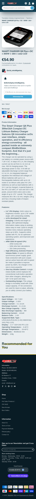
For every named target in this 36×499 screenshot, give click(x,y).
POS (15, 495)
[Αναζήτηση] (32, 8)
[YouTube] (15, 386)
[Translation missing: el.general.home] (12, 3)
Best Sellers (5, 410)
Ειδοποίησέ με (18, 96)
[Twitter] (6, 386)
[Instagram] (12, 386)
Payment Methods (7, 428)
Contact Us (5, 434)
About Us (5, 422)
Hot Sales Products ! (8, 401)
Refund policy (6, 431)
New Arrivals (6, 407)
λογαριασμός (29, 3)
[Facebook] (3, 386)
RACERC (10, 495)
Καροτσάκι (33, 3)
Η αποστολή (27, 63)
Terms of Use (6, 425)
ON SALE (5, 404)
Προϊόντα (29, 18)
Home (4, 398)
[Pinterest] (9, 386)
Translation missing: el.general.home (13, 18)
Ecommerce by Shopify (26, 495)
